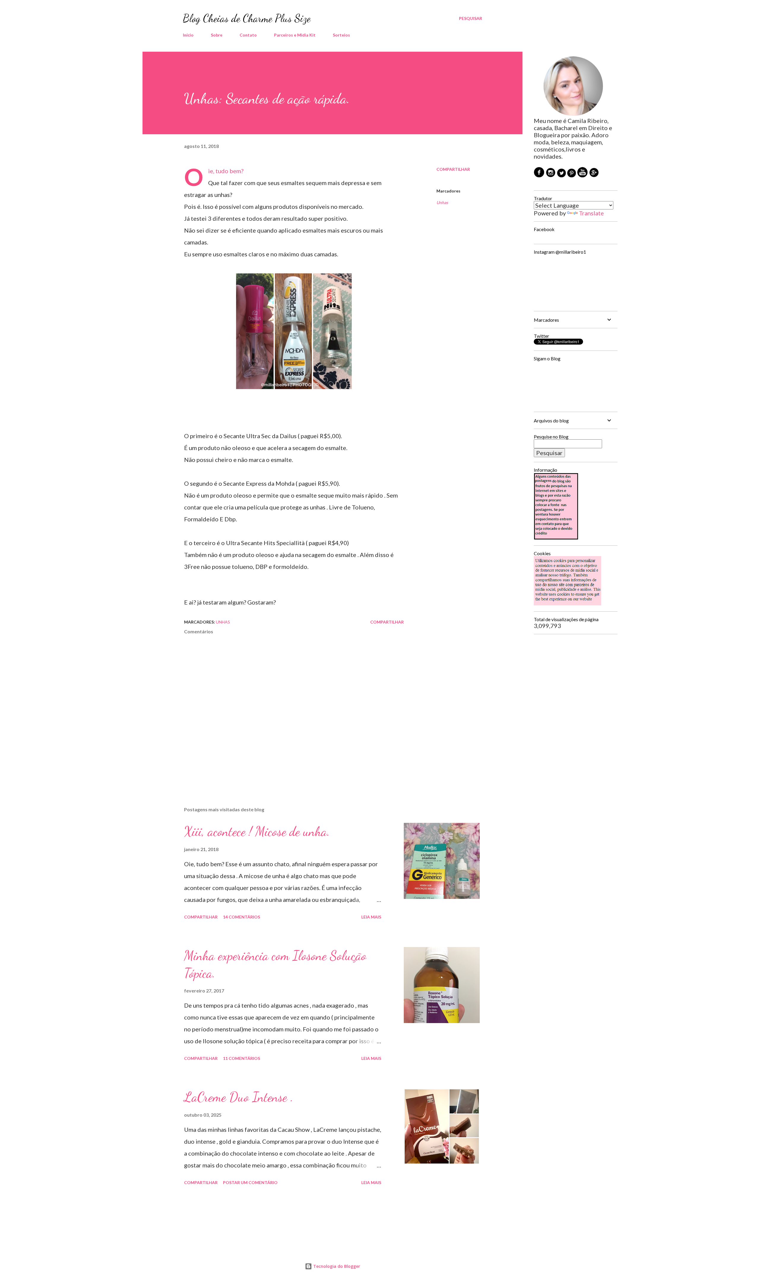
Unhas (442, 202)
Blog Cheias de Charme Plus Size (247, 18)
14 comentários (241, 916)
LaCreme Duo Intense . (238, 1097)
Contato (248, 34)
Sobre (216, 34)
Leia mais (371, 916)
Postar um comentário (250, 1182)
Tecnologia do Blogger (336, 1266)
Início (188, 34)
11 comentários (241, 1058)
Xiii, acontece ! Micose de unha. (257, 831)
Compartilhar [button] (453, 169)
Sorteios (341, 34)
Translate (591, 213)
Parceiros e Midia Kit (295, 34)
